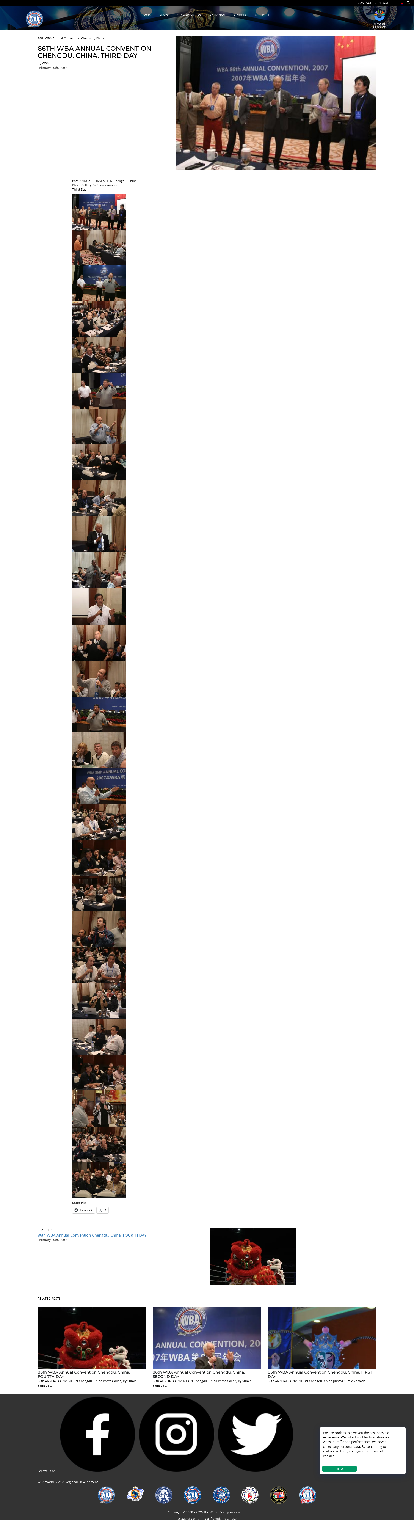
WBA (45, 63)
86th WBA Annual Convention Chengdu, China (71, 38)
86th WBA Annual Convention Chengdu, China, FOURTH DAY (92, 1235)
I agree (339, 1468)
